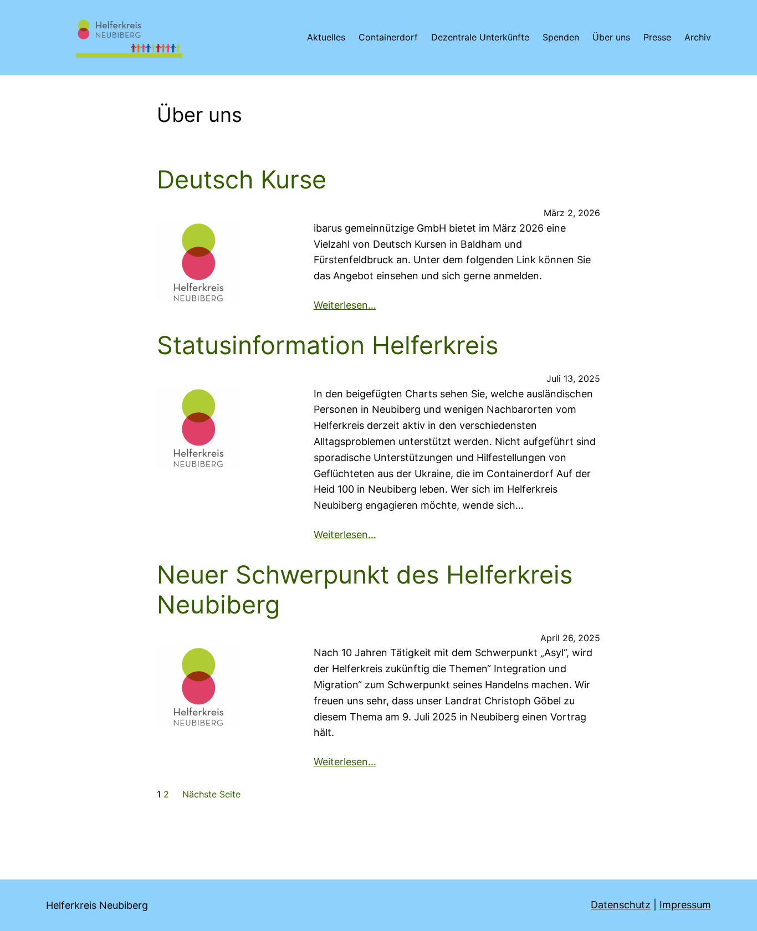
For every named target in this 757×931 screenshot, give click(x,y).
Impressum (685, 904)
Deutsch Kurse (241, 180)
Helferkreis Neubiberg (97, 905)
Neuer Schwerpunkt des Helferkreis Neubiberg (364, 590)
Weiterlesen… (345, 305)
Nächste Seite (211, 794)
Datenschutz (621, 904)
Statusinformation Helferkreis (327, 345)
